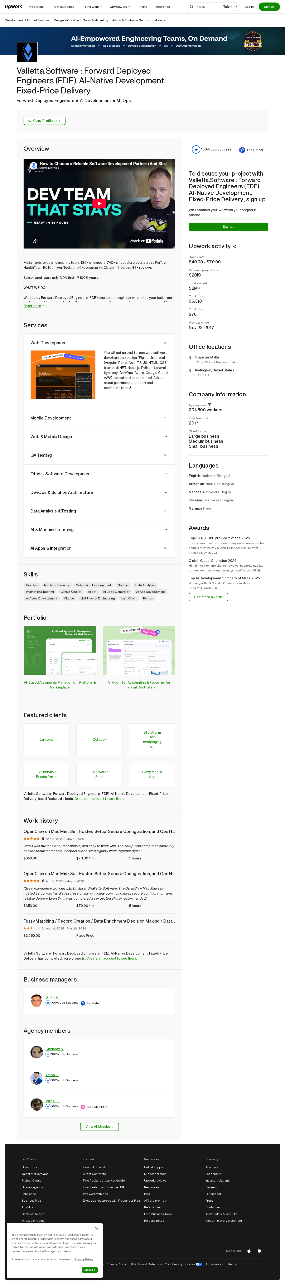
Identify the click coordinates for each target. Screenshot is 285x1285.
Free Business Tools (158, 1214)
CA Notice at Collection (146, 1264)
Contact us (213, 1207)
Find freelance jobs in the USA (104, 1187)
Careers (211, 1187)
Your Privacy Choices (184, 1264)
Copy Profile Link (46, 121)
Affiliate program (155, 1200)
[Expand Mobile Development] (165, 418)
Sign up (269, 6)
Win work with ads (95, 1194)
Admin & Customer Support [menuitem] (131, 20)
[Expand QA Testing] (165, 455)
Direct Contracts (33, 1220)
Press (209, 1200)
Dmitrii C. (52, 997)
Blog (147, 1194)
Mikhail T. (52, 1101)
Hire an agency (32, 1187)
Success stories (155, 1173)
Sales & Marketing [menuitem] (95, 20)
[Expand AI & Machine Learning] (165, 529)
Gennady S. (54, 1049)
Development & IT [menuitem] (17, 20)
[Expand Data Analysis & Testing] (165, 511)
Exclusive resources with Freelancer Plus (111, 1200)
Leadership (213, 1173)
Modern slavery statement (224, 1220)
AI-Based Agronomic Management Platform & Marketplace (60, 685)
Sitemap (232, 1264)
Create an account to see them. (99, 799)
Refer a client (153, 1207)
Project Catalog (32, 1180)
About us (212, 1167)
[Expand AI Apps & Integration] (165, 548)
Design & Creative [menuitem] (66, 20)
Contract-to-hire (33, 1214)
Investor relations (218, 1180)
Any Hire (28, 1207)
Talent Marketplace (35, 1173)
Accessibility (214, 1264)
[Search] (191, 7)
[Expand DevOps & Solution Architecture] (165, 492)
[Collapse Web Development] (165, 342)
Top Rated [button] (93, 1003)
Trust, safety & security (221, 1214)
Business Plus (31, 1200)
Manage (89, 1269)
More (158, 20)
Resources (151, 1187)
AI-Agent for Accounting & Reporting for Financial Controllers (139, 685)
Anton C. (52, 1075)
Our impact (213, 1194)
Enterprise (29, 1194)
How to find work (94, 1167)
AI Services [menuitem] (42, 20)
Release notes (154, 1220)
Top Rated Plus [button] (97, 1106)
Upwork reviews (155, 1180)
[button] (99, 306)
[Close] (96, 1229)
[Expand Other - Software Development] (165, 473)
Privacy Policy (116, 1264)
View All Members (99, 1127)
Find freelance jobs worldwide (104, 1180)
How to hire (29, 1167)
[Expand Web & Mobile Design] (165, 436)
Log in (249, 6)
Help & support (154, 1167)
